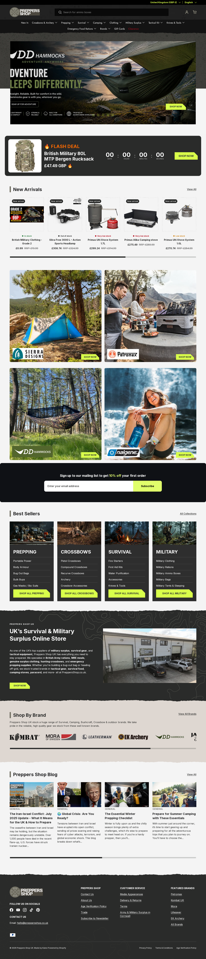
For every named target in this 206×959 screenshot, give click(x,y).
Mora (174, 906)
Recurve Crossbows (72, 573)
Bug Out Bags (21, 573)
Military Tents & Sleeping (170, 585)
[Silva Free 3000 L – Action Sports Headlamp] (65, 214)
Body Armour (21, 567)
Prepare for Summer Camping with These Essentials (174, 816)
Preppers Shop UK (25, 948)
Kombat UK (177, 900)
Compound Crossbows (74, 567)
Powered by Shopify (57, 948)
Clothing (114, 22)
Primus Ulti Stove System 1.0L (179, 241)
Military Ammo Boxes (168, 573)
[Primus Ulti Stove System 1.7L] (103, 214)
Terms (123, 906)
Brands (103, 28)
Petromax (176, 894)
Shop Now (30, 99)
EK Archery (177, 918)
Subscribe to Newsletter (95, 918)
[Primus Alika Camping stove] (141, 214)
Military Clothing (165, 560)
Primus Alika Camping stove (141, 239)
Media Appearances (131, 894)
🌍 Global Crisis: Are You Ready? (75, 816)
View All (191, 189)
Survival (82, 22)
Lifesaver (176, 912)
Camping (97, 22)
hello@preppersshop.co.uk (32, 922)
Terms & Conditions (164, 948)
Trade (84, 912)
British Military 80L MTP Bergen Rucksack (69, 156)
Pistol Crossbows (71, 560)
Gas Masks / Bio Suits (25, 585)
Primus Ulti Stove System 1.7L (103, 241)
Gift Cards (119, 28)
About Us (86, 900)
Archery (65, 579)
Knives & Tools (174, 22)
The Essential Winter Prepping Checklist (120, 816)
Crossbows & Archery (43, 22)
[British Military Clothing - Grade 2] (27, 214)
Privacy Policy (145, 948)
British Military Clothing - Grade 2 (27, 241)
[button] (194, 12)
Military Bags (163, 579)
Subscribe (147, 486)
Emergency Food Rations (80, 28)
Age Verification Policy (93, 906)
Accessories (115, 579)
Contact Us (87, 894)
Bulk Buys (19, 579)
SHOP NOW (20, 685)
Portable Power (22, 560)
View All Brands (187, 713)
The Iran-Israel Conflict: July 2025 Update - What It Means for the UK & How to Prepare (31, 818)
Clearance (133, 28)
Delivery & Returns (130, 900)
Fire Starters (115, 560)
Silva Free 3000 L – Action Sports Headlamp (65, 241)
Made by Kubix (41, 948)
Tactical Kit (154, 22)
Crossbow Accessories (74, 585)
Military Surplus (133, 22)
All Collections (188, 513)
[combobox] (111, 12)
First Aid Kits (115, 567)
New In (24, 22)
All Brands (177, 924)
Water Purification (118, 573)
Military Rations (165, 567)
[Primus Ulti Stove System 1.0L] (179, 214)
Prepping (65, 22)
